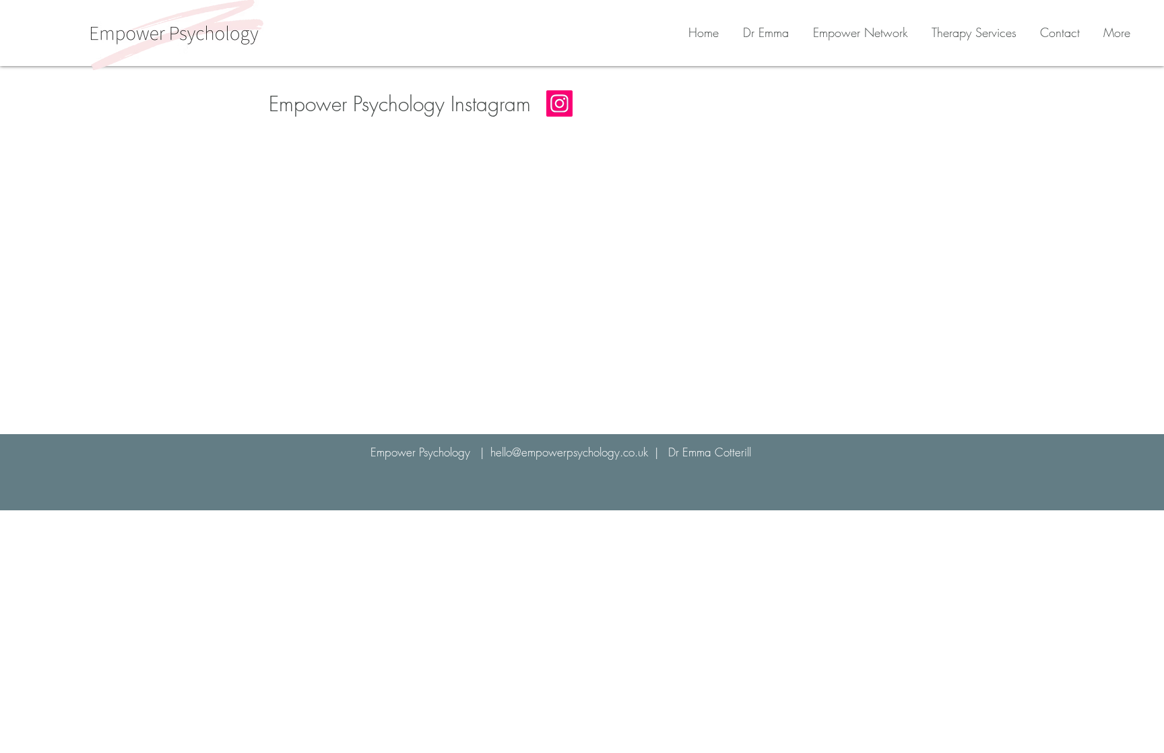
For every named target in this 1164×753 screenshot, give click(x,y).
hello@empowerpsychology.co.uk (569, 452)
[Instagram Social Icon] (559, 103)
